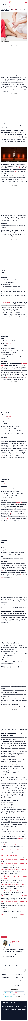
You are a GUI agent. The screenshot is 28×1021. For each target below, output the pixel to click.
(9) (10, 513)
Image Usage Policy (19, 974)
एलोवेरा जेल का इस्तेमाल (5, 302)
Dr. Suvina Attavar (14, 941)
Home (2, 7)
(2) (16, 171)
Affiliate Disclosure (19, 977)
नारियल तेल (5, 484)
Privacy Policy (18, 980)
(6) (6, 377)
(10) (8, 518)
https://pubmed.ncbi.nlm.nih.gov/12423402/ (12, 855)
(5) (1, 314)
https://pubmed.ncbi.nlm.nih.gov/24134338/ (12, 849)
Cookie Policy (18, 985)
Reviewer (4, 937)
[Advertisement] (14, 62)
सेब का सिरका (9, 416)
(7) (8, 447)
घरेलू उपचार (11, 7)
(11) (3, 570)
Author (10, 937)
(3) (21, 179)
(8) (2, 455)
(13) (19, 813)
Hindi (6, 7)
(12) (18, 805)
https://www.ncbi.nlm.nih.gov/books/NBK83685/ (13, 914)
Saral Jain (14, 9)
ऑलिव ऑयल (9, 343)
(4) (10, 219)
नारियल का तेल (19, 502)
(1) (19, 168)
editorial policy (21, 838)
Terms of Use (18, 982)
